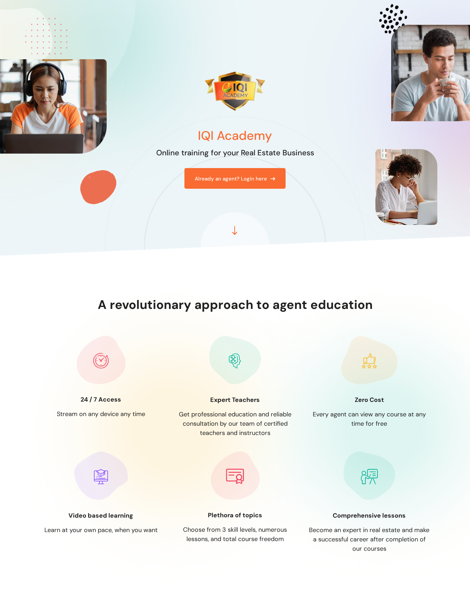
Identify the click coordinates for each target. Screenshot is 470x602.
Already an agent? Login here (231, 178)
